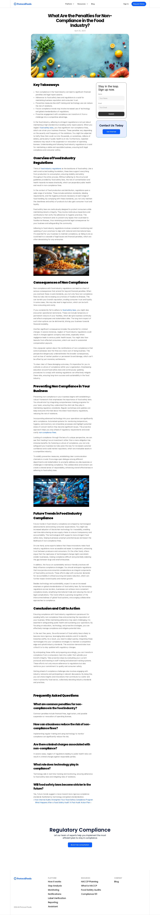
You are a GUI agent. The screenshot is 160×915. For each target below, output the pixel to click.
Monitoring (53, 889)
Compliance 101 (89, 894)
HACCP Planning (89, 881)
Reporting (53, 902)
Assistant (53, 906)
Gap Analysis (55, 885)
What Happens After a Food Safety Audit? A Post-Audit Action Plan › (63, 802)
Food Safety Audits (91, 889)
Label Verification (57, 898)
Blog (116, 881)
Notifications (54, 894)
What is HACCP (89, 885)
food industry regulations (50, 168)
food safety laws (46, 128)
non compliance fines (47, 432)
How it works (54, 881)
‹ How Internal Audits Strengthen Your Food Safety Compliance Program (63, 800)
